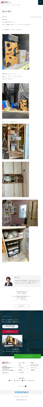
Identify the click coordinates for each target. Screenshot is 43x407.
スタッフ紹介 (21, 367)
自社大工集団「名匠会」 (35, 365)
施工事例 (20, 369)
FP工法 (20, 365)
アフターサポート (34, 367)
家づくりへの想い (22, 362)
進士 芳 (37, 17)
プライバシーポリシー (25, 396)
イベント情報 (21, 372)
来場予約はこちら (10, 331)
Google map (4, 372)
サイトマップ (16, 396)
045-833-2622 (6, 369)
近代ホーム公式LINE (27, 356)
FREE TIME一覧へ (21, 305)
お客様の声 (32, 369)
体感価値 (32, 362)
